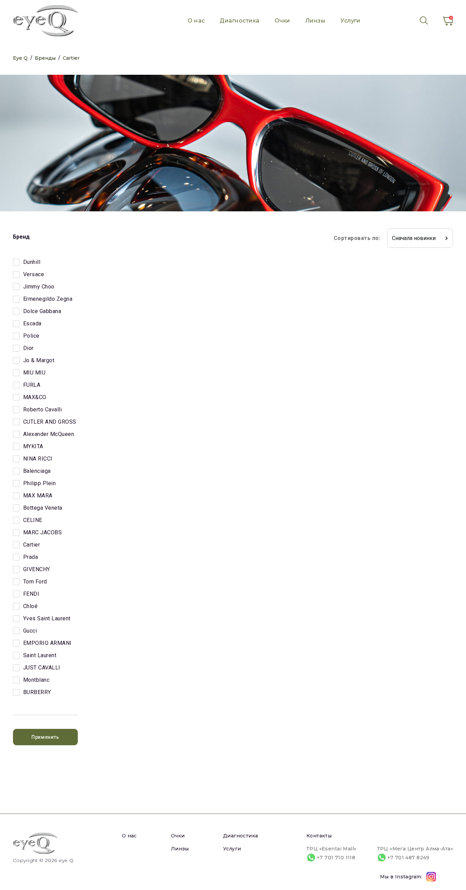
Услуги (350, 20)
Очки (282, 20)
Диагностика (239, 20)
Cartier (71, 58)
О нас (196, 20)
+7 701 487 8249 (408, 857)
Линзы (315, 20)
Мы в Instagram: (401, 877)
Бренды (45, 58)
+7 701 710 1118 (336, 857)
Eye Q (20, 58)
